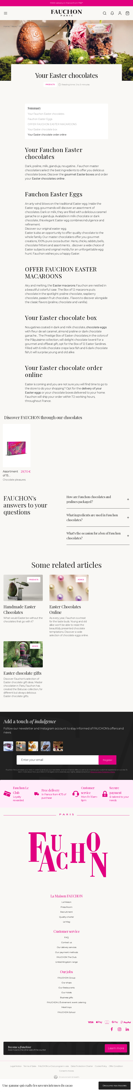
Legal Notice (15, 1066)
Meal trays (66, 1007)
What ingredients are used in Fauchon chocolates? (92, 517)
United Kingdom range (66, 962)
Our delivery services (66, 947)
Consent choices (66, 1070)
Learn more (116, 1048)
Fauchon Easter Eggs (40, 119)
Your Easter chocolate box (42, 129)
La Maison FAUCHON (67, 896)
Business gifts (66, 997)
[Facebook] (112, 1029)
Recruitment (66, 912)
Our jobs (66, 971)
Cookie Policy (101, 1066)
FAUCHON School (66, 1012)
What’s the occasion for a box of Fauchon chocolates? (93, 535)
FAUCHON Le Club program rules (53, 1066)
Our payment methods (66, 952)
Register (107, 760)
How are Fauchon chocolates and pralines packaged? (88, 499)
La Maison (66, 902)
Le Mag (66, 921)
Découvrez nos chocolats (114, 1085)
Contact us (66, 942)
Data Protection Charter (82, 1066)
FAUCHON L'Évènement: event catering (66, 1002)
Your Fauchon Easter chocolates (46, 113)
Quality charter (66, 917)
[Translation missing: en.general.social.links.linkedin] (127, 1029)
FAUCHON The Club (67, 957)
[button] (5, 13)
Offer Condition (116, 1066)
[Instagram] (119, 1029)
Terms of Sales (29, 1066)
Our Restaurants (66, 987)
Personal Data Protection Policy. (102, 772)
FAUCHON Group (66, 977)
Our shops (66, 982)
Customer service (66, 931)
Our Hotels (66, 992)
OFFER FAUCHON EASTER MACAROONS (52, 124)
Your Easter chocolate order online (47, 134)
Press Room (66, 907)
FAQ (66, 937)
